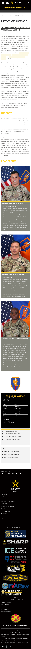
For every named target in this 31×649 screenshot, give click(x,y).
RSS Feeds (3, 518)
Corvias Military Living (7, 604)
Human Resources (5, 638)
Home (4, 16)
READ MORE (21, 296)
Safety (3, 636)
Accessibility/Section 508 (8, 501)
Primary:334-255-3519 (8, 398)
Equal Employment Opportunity (9, 509)
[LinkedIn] (9, 473)
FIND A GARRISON (15, 632)
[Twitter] (10, 646)
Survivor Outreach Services (8, 634)
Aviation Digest (5, 609)
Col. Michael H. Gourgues (9, 206)
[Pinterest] (12, 473)
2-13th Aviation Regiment (12, 439)
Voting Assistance (5, 611)
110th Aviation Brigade (11, 451)
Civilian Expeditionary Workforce (19, 638)
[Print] (16, 473)
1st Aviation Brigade (11, 457)
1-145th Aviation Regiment (12, 436)
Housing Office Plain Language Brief (10, 607)
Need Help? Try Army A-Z (7, 506)
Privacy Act (4, 513)
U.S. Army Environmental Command (10, 641)
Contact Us (4, 521)
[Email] (20, 473)
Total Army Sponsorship (22, 634)
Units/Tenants (11, 16)
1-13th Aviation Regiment (12, 434)
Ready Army (4, 503)
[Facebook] (2, 473)
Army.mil (15, 491)
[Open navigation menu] (3, 2)
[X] (5, 473)
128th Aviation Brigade (11, 454)
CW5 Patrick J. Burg (8, 277)
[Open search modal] (28, 2)
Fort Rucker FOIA (5, 511)
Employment (4, 494)
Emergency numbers (6, 602)
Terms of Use (4, 499)
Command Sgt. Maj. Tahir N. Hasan (12, 342)
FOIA (2, 496)
